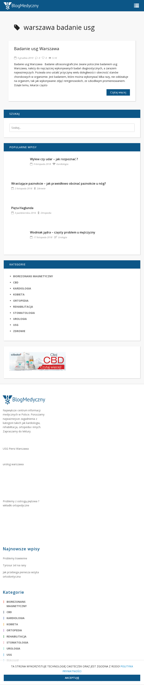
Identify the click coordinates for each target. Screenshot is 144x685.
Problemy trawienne (15, 558)
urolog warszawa (13, 464)
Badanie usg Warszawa (36, 48)
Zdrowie (41, 188)
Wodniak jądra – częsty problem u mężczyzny (62, 232)
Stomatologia (24, 313)
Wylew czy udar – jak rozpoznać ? (54, 159)
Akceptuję (72, 678)
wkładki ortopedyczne (16, 505)
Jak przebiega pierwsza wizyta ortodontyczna (21, 574)
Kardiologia (62, 164)
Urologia (62, 237)
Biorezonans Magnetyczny (33, 276)
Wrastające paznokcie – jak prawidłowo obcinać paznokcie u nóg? (58, 183)
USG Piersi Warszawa (16, 448)
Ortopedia (45, 212)
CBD (15, 282)
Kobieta (19, 294)
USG (15, 325)
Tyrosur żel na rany (14, 565)
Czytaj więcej (118, 92)
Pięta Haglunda (22, 208)
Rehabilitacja (23, 306)
